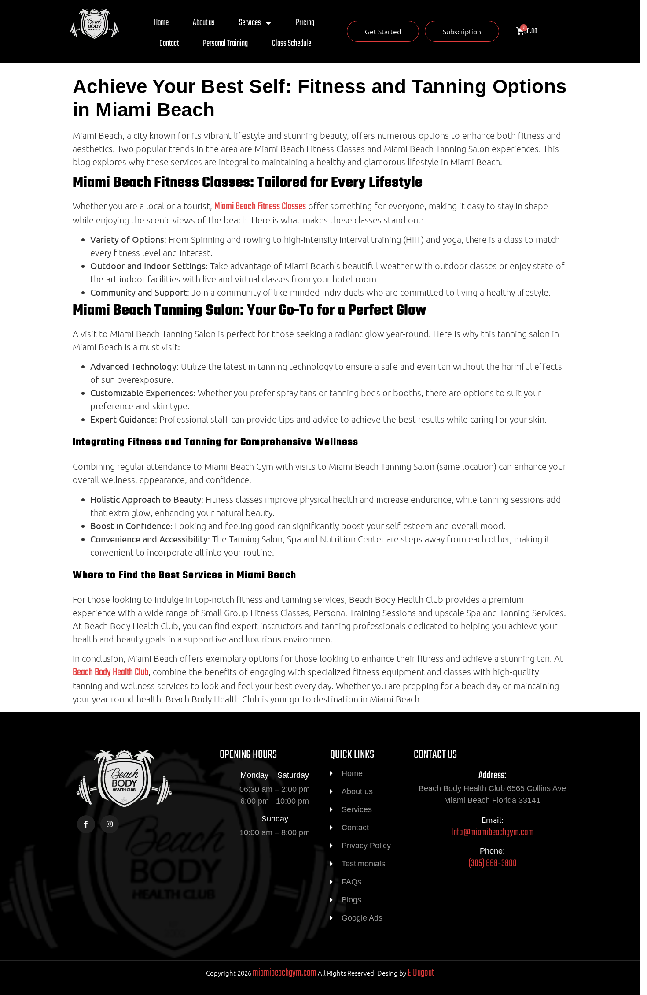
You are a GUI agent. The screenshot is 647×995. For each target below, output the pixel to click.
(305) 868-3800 (492, 864)
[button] (383, 31)
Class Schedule (291, 43)
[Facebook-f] (86, 824)
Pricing (305, 23)
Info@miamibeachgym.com (492, 832)
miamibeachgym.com (284, 973)
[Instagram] (109, 824)
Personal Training (225, 43)
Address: (492, 775)
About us (204, 23)
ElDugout (421, 973)
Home (161, 23)
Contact (169, 43)
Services (250, 23)
